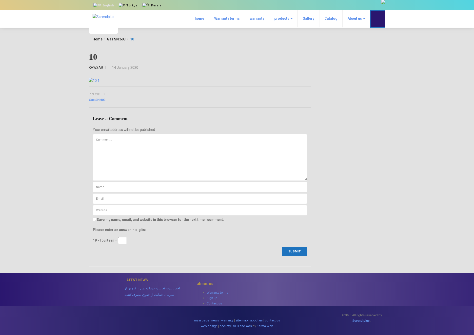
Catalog (330, 18)
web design (209, 326)
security (225, 326)
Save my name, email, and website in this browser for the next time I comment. (160, 220)
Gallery (308, 18)
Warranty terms (227, 18)
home (199, 18)
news (215, 320)
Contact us (214, 303)
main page (201, 320)
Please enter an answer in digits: (119, 230)
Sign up (212, 298)
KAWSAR (96, 68)
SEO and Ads (242, 326)
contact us (272, 320)
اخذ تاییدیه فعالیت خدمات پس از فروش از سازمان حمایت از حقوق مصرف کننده (152, 291)
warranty (257, 18)
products (282, 18)
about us (256, 320)
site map (242, 320)
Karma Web (265, 326)
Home (97, 39)
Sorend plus (361, 320)
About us (355, 18)
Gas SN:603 (116, 39)
